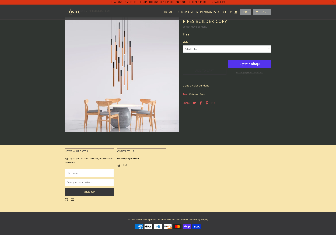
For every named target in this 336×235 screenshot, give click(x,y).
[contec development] (73, 12)
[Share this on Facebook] (200, 103)
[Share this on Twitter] (194, 103)
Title (185, 42)
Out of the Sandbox (178, 219)
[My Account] (236, 12)
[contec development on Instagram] (67, 199)
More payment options (249, 72)
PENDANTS (208, 12)
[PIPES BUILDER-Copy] (122, 74)
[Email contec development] (73, 199)
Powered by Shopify (198, 219)
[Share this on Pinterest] (206, 103)
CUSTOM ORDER (186, 12)
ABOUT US (225, 12)
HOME (168, 12)
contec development (195, 26)
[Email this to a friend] (212, 103)
